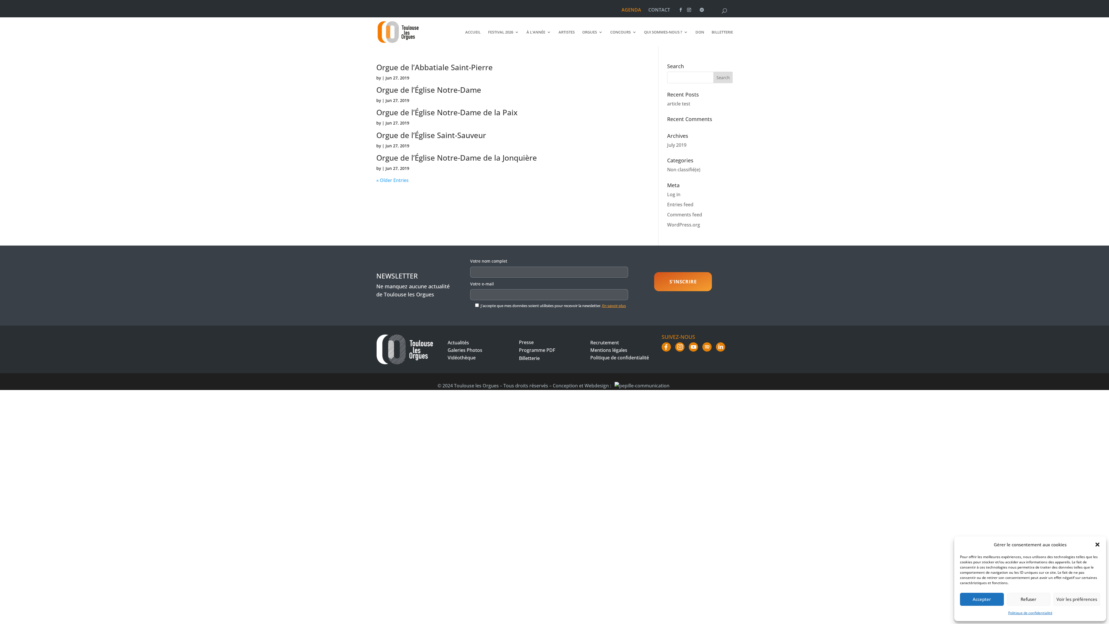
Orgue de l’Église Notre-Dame (428, 90)
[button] (1097, 544)
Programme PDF (537, 350)
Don (699, 32)
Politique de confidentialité (1030, 612)
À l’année (535, 32)
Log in (673, 194)
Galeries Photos (465, 350)
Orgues (589, 32)
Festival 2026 (500, 32)
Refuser (1028, 599)
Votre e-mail (482, 284)
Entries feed (680, 204)
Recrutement (604, 342)
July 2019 (676, 145)
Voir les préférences (1076, 599)
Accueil (473, 32)
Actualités (458, 342)
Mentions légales (608, 350)
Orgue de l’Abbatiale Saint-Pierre (434, 67)
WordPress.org (683, 225)
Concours (620, 32)
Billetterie (722, 32)
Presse (526, 342)
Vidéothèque (462, 357)
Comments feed (684, 214)
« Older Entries (392, 180)
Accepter (982, 599)
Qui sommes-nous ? (663, 32)
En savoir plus (614, 305)
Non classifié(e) (683, 169)
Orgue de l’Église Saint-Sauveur (431, 135)
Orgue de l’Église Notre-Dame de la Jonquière (456, 158)
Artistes (567, 32)
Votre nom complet (488, 261)
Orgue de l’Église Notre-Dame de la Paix (447, 112)
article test (678, 104)
